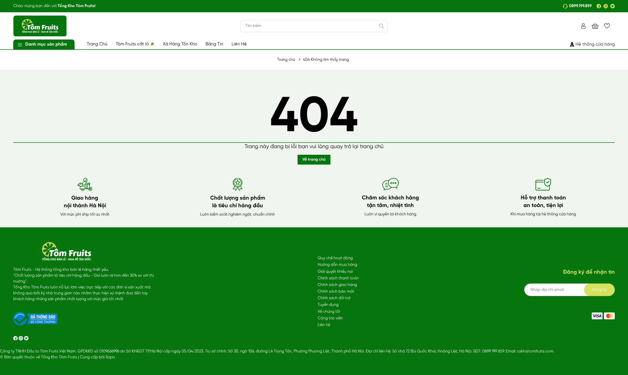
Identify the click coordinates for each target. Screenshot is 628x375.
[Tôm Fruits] (597, 315)
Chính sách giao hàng (337, 285)
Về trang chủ (314, 159)
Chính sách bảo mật (336, 291)
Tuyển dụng (328, 305)
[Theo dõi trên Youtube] (26, 338)
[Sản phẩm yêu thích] (607, 26)
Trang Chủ (97, 44)
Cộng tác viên (330, 318)
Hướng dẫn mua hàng (337, 265)
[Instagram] (605, 6)
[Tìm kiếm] (381, 26)
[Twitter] (612, 6)
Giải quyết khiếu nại (335, 272)
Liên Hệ (239, 44)
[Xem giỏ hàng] (595, 26)
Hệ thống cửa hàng (595, 44)
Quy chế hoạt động (335, 258)
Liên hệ (324, 325)
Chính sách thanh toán (338, 278)
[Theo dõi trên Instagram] (21, 338)
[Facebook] (599, 6)
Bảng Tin (214, 44)
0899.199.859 (580, 6)
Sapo (110, 357)
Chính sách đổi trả (334, 298)
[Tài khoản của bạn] (583, 26)
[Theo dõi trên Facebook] (16, 338)
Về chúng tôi (329, 312)
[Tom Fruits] (609, 315)
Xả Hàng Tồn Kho (180, 44)
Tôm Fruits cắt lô (133, 44)
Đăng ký (599, 290)
